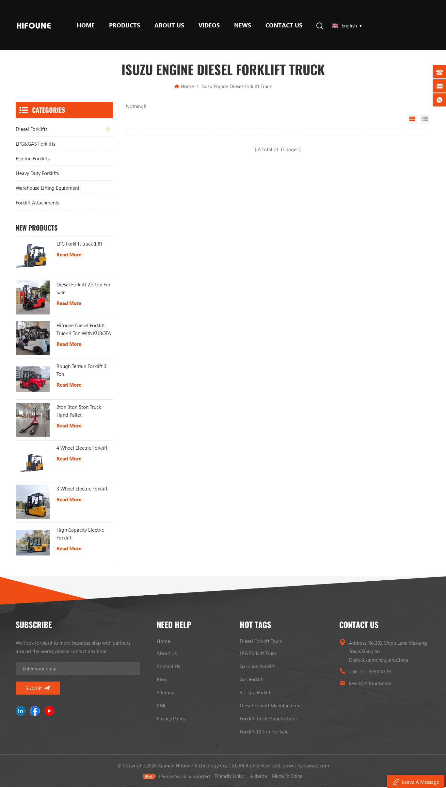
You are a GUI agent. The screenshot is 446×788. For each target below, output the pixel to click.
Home (86, 25)
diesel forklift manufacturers (270, 705)
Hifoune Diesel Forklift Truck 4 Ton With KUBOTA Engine (83, 329)
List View (425, 119)
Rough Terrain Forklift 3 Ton (81, 370)
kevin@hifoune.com (370, 683)
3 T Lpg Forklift (256, 692)
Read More (68, 254)
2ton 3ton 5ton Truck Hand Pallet (78, 411)
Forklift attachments (37, 202)
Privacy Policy (171, 718)
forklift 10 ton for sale (264, 731)
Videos (209, 25)
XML (161, 705)
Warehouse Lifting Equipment (47, 188)
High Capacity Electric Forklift (80, 533)
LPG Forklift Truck (258, 653)
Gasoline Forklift (257, 666)
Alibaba (258, 776)
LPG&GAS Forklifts (35, 143)
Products (124, 25)
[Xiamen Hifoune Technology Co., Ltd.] (34, 25)
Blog (162, 679)
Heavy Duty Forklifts (37, 173)
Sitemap (166, 692)
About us (169, 25)
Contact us (283, 25)
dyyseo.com (316, 765)
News (242, 25)
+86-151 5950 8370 (370, 671)
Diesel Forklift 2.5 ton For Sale (83, 288)
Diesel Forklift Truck (261, 641)
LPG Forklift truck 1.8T (79, 243)
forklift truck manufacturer (268, 718)
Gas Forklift (252, 679)
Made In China (287, 776)
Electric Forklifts (33, 158)
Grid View (412, 119)
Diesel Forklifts (31, 129)
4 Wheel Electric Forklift (81, 447)
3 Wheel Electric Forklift (81, 488)
